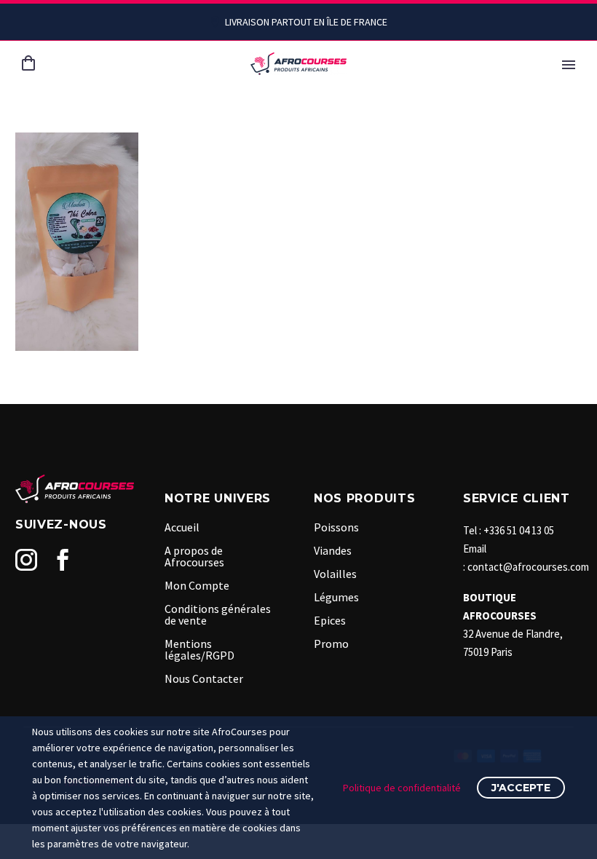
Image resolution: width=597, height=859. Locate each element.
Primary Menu (569, 65)
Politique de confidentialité (402, 787)
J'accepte (520, 787)
